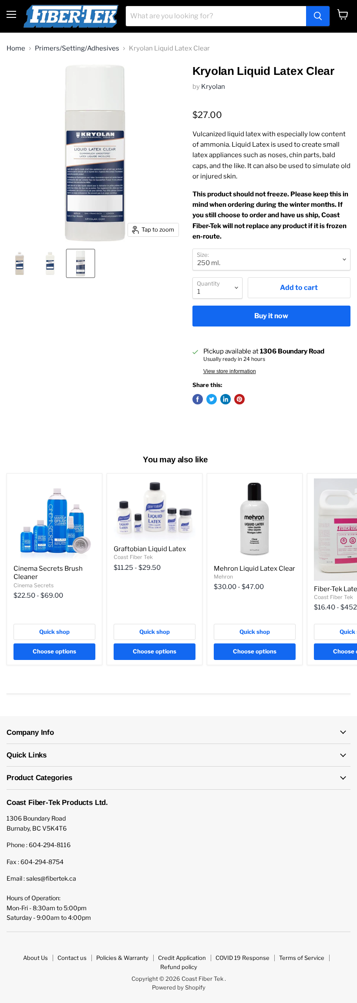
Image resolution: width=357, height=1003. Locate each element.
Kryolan (213, 87)
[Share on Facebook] (197, 399)
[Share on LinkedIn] (225, 399)
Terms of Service (301, 957)
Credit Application (182, 957)
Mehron (223, 576)
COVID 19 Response (242, 957)
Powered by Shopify (178, 987)
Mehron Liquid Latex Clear (254, 568)
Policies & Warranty (122, 957)
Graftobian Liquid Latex (150, 549)
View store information (229, 371)
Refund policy (178, 966)
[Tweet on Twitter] (211, 399)
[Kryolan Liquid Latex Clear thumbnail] (50, 263)
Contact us (72, 957)
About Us (35, 957)
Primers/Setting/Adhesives (77, 48)
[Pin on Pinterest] (239, 399)
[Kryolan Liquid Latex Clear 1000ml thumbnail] (20, 263)
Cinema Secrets (33, 585)
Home (16, 48)
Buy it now (271, 316)
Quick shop (54, 631)
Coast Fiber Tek (133, 557)
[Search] (318, 16)
